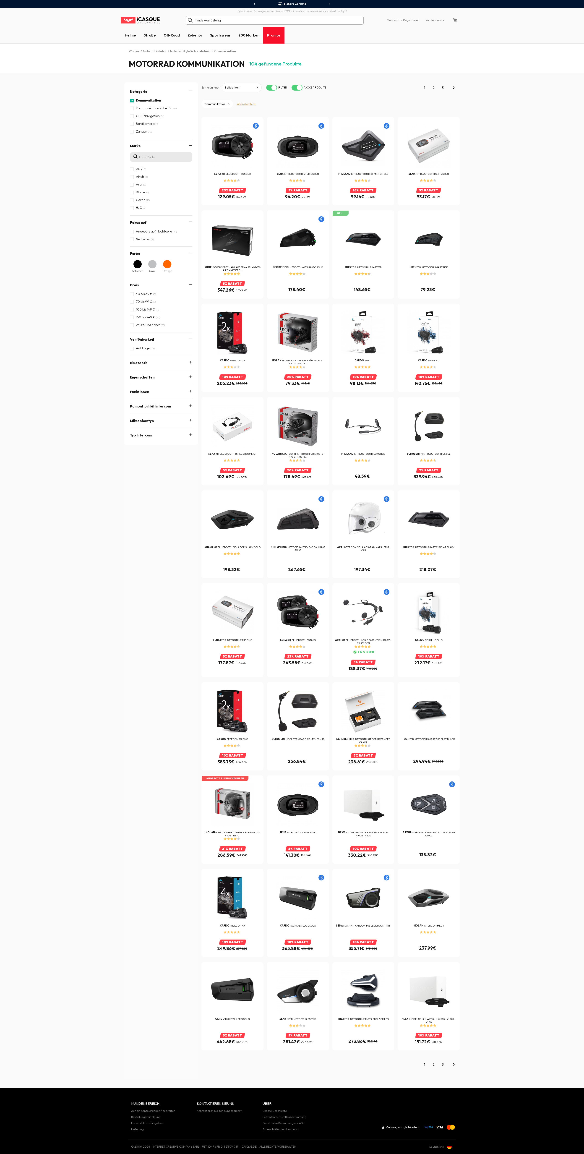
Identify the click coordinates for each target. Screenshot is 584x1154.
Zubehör (195, 35)
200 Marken (248, 35)
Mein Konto (394, 20)
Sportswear (220, 35)
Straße (150, 35)
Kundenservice (435, 20)
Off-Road (172, 35)
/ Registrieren (410, 20)
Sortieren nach (210, 87)
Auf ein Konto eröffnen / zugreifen (153, 1110)
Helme (130, 35)
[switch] (271, 88)
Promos (274, 35)
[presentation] (254, 4)
